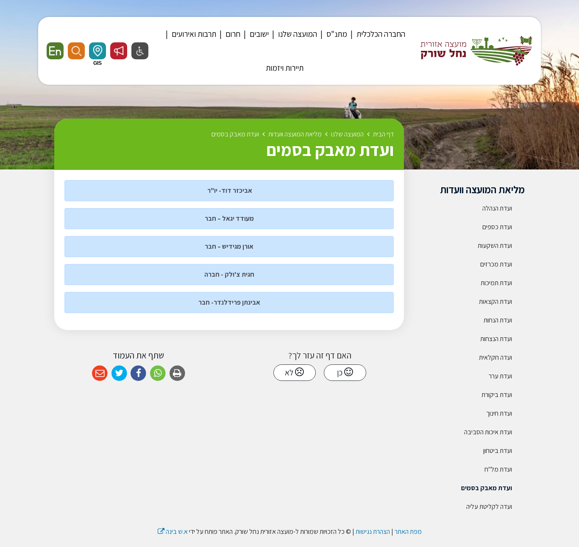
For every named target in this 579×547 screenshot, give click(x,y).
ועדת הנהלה (497, 208)
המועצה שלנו (296, 33)
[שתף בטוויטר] (119, 373)
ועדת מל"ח (498, 469)
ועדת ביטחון (497, 450)
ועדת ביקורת (497, 394)
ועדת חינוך (499, 413)
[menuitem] (376, 34)
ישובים (258, 33)
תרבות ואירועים (193, 33)
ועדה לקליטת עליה (489, 506)
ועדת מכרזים (496, 264)
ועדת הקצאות (495, 301)
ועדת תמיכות (496, 282)
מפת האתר (408, 531)
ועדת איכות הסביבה (488, 432)
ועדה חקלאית (495, 357)
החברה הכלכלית (380, 33)
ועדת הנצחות (496, 338)
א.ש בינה (173, 531)
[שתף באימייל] (100, 373)
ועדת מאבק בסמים (486, 487)
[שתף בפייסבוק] (138, 373)
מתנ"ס (336, 33)
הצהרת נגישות (373, 531)
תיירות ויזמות (284, 67)
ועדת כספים (497, 226)
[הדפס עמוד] (177, 373)
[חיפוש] (76, 50)
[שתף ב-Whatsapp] (158, 373)
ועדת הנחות (498, 320)
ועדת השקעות (495, 245)
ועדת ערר (500, 376)
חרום (232, 33)
